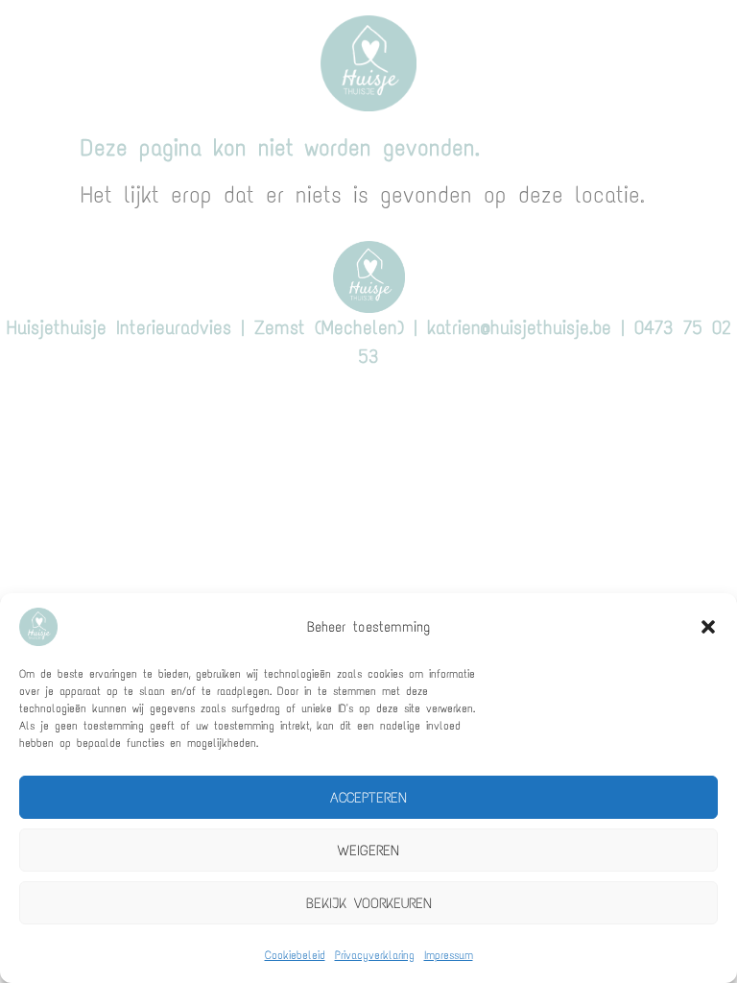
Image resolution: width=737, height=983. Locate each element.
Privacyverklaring (375, 955)
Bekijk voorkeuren (369, 903)
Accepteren (368, 797)
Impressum (448, 955)
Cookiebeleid (295, 955)
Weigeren (368, 850)
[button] (708, 626)
